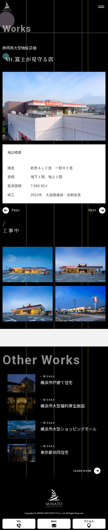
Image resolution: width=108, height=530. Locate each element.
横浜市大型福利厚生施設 (62, 406)
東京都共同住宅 (54, 452)
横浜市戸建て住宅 (56, 382)
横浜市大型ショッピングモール (68, 429)
